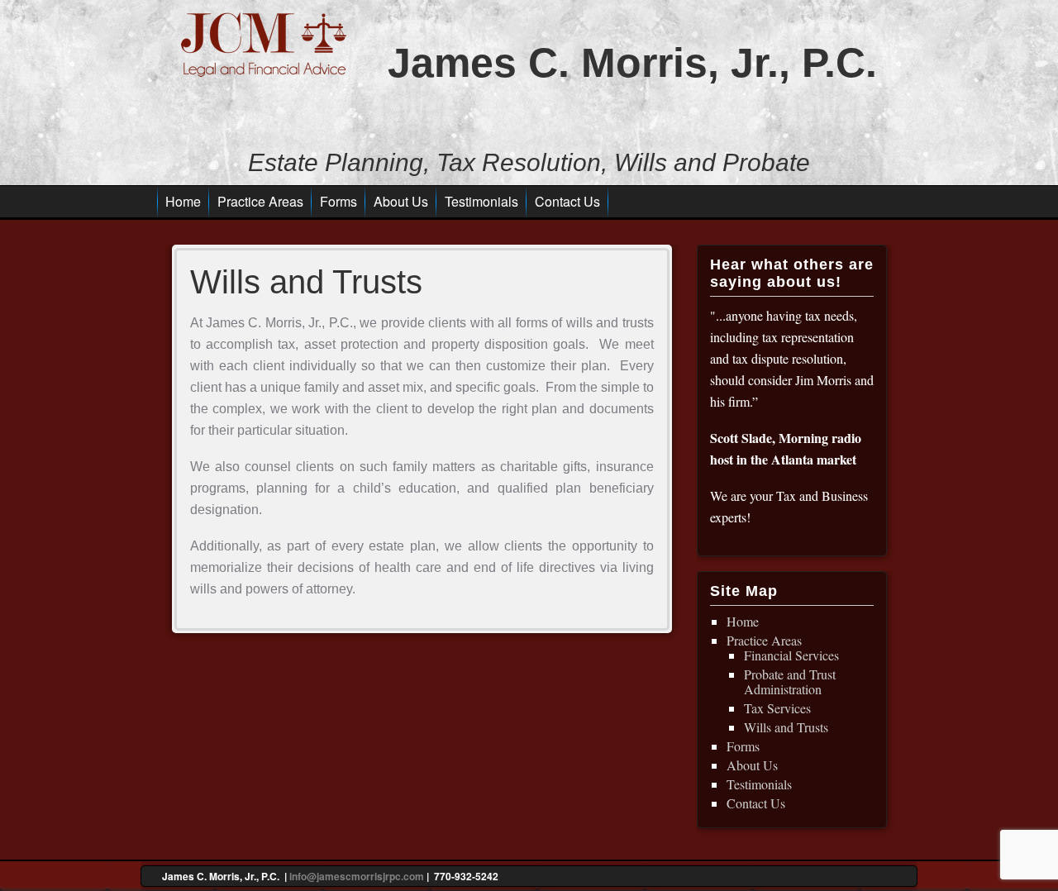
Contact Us (567, 201)
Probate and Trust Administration (790, 681)
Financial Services (791, 655)
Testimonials (481, 201)
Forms (338, 201)
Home (183, 201)
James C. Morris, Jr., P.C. (632, 63)
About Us (401, 201)
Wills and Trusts (786, 727)
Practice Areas (260, 201)
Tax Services (777, 708)
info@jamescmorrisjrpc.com (356, 876)
